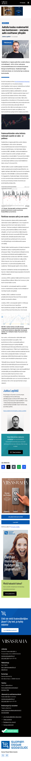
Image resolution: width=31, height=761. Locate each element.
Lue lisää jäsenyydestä (10, 630)
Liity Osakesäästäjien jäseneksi (12, 717)
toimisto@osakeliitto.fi (8, 656)
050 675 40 (4, 669)
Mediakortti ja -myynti (9, 722)
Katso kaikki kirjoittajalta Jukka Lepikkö (14, 410)
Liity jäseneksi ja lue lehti (15, 517)
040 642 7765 (5, 690)
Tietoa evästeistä (8, 725)
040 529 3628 (5, 712)
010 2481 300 (5, 658)
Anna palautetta (10, 593)
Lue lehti (15, 522)
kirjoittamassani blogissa (22, 81)
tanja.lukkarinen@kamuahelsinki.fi (11, 710)
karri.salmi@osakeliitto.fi (8, 667)
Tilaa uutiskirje (7, 719)
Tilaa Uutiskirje (16, 452)
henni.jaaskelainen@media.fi (9, 687)
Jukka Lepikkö (6, 36)
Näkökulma (5, 23)
